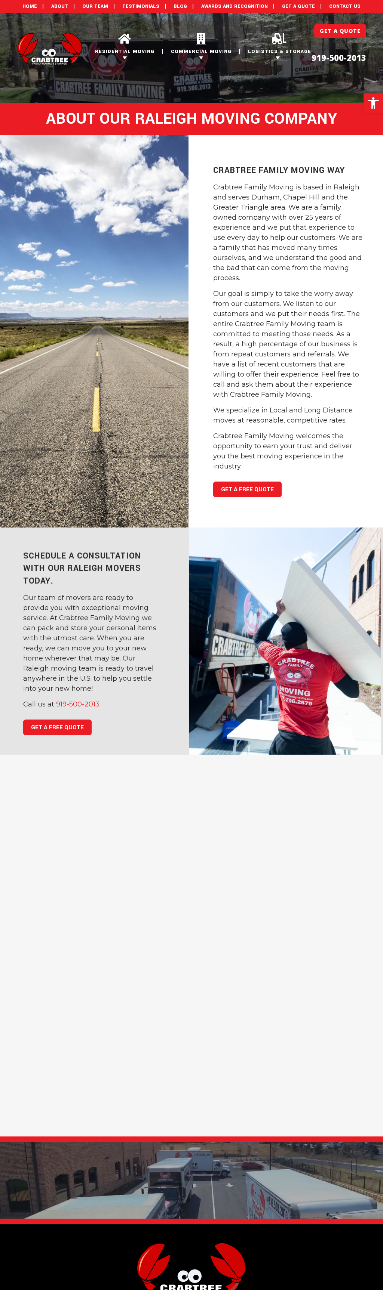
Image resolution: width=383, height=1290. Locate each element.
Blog (180, 6)
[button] (373, 103)
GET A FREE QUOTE (247, 489)
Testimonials (140, 6)
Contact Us (345, 6)
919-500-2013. (78, 704)
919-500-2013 (339, 57)
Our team (95, 6)
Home (29, 6)
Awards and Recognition (234, 6)
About (59, 6)
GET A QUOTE (298, 6)
